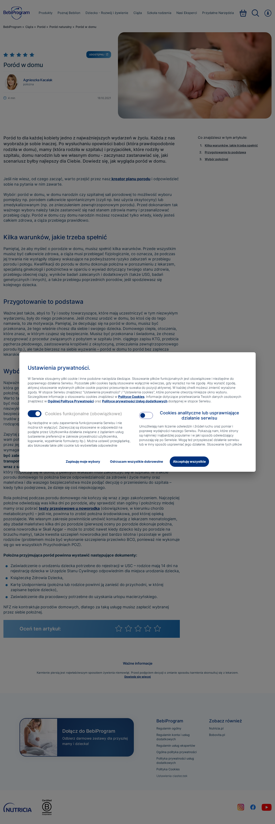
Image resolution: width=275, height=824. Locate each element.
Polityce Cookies (131, 397)
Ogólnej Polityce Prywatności (71, 401)
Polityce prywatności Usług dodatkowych (134, 401)
